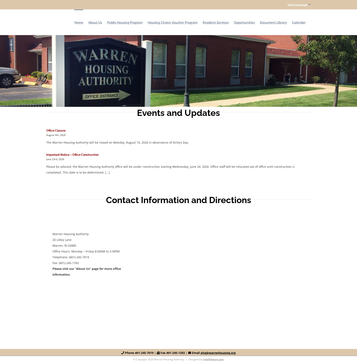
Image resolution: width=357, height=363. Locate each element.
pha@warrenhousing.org (218, 353)
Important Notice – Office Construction (72, 154)
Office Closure (55, 130)
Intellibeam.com (213, 359)
